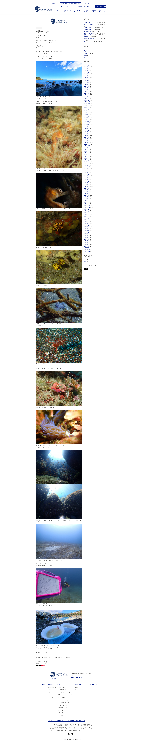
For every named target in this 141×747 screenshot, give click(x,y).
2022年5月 (88, 154)
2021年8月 (88, 170)
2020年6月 (88, 195)
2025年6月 (88, 89)
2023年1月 (88, 140)
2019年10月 (88, 209)
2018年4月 (88, 241)
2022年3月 (88, 158)
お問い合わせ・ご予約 (101, 6)
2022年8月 (88, 149)
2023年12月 (88, 121)
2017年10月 (88, 251)
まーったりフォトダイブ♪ (90, 24)
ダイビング (39, 28)
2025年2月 (88, 96)
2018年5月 (88, 239)
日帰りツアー (78, 687)
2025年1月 (88, 98)
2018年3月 (88, 242)
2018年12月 (88, 227)
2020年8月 (88, 191)
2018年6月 (88, 237)
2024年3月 (88, 116)
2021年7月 (88, 172)
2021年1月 (88, 183)
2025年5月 (88, 91)
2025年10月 (88, 82)
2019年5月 (88, 218)
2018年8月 (88, 234)
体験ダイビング (61, 687)
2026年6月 (88, 68)
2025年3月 (88, 95)
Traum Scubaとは (51, 687)
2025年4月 (88, 93)
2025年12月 (88, 79)
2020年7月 (88, 193)
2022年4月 (88, 156)
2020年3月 (88, 200)
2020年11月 (88, 186)
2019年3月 (88, 221)
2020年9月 (88, 190)
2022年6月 (88, 153)
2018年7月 (88, 235)
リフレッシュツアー (79, 689)
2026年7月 (88, 67)
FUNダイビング (77, 684)
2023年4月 (88, 135)
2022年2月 (88, 160)
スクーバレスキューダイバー (64, 700)
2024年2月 (88, 118)
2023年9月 (88, 126)
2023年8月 (88, 128)
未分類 (86, 55)
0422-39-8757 (67, 6)
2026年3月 (88, 74)
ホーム (43, 684)
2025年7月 (88, 88)
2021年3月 (88, 179)
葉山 (86, 261)
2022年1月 (88, 161)
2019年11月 (88, 207)
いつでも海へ (50, 689)
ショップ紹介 (50, 684)
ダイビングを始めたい (62, 684)
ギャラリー (88, 684)
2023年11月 (88, 123)
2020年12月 (88, 184)
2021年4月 (88, 177)
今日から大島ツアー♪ (89, 35)
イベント (87, 50)
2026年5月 (88, 70)
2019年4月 (88, 220)
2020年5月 (87, 197)
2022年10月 (88, 146)
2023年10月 (88, 125)
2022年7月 (88, 151)
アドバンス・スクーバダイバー (65, 694)
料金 (93, 684)
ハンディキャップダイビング (64, 715)
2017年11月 (88, 249)
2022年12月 (88, 142)
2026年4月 (88, 72)
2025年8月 (88, 86)
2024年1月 (88, 119)
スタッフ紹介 (50, 697)
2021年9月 (88, 169)
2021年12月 (88, 163)
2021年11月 (88, 165)
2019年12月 (88, 205)
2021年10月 (88, 167)
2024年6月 (88, 111)
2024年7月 (88, 109)
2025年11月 (88, 81)
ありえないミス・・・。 (90, 22)
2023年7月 (88, 130)
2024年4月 (88, 114)
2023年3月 (88, 137)
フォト (86, 259)
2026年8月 (88, 65)
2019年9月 (88, 211)
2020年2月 (88, 202)
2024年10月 (88, 103)
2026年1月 (88, 77)
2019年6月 (88, 216)
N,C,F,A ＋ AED (61, 697)
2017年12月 (88, 248)
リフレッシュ (61, 712)
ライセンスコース (62, 689)
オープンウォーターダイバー (64, 692)
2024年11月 (88, 102)
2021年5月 (88, 176)
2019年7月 (88, 214)
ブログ (97, 684)
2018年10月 (88, 230)
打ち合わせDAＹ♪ (88, 29)
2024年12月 (88, 100)
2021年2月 (88, 181)
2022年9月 (88, 147)
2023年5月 (88, 133)
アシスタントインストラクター (65, 707)
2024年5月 (88, 112)
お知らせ (87, 52)
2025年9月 (88, 84)
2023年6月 (88, 132)
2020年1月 (88, 204)
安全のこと (50, 692)
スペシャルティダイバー (63, 702)
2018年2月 (88, 244)
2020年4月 (88, 198)
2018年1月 (88, 246)
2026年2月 (88, 75)
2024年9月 (88, 105)
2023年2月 (88, 139)
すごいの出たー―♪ (89, 42)
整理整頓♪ (86, 36)
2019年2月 (88, 223)
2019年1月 (88, 225)
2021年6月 (88, 174)
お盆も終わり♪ (88, 31)
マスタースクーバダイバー (64, 705)
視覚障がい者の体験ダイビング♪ (92, 38)
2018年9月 (88, 232)
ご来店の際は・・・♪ (89, 28)
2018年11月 (88, 228)
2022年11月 (88, 144)
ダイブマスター (61, 710)
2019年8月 (88, 212)
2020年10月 (88, 188)
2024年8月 (88, 107)
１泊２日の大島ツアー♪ (90, 33)
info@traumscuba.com (75, 675)
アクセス (49, 694)
